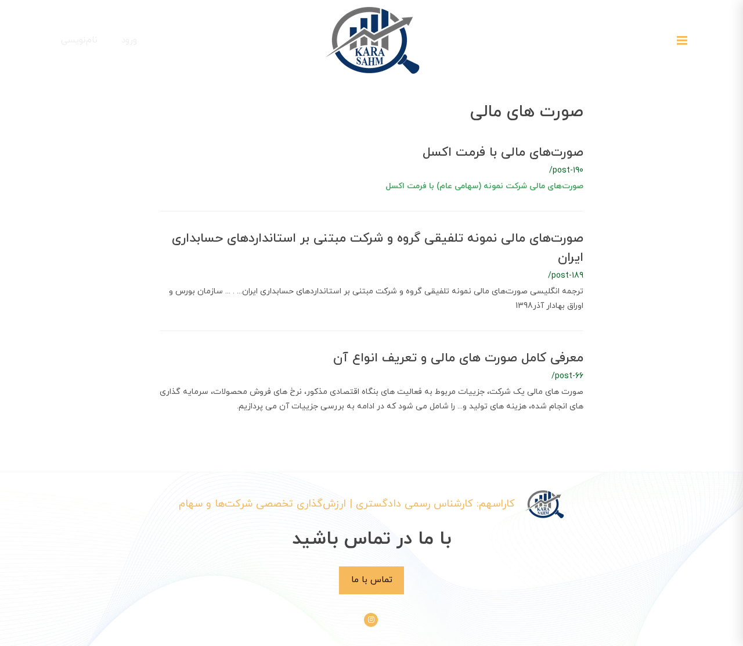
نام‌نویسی (79, 40)
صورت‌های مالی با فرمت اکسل (503, 152)
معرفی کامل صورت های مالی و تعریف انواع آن (458, 358)
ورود (129, 40)
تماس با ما (371, 579)
